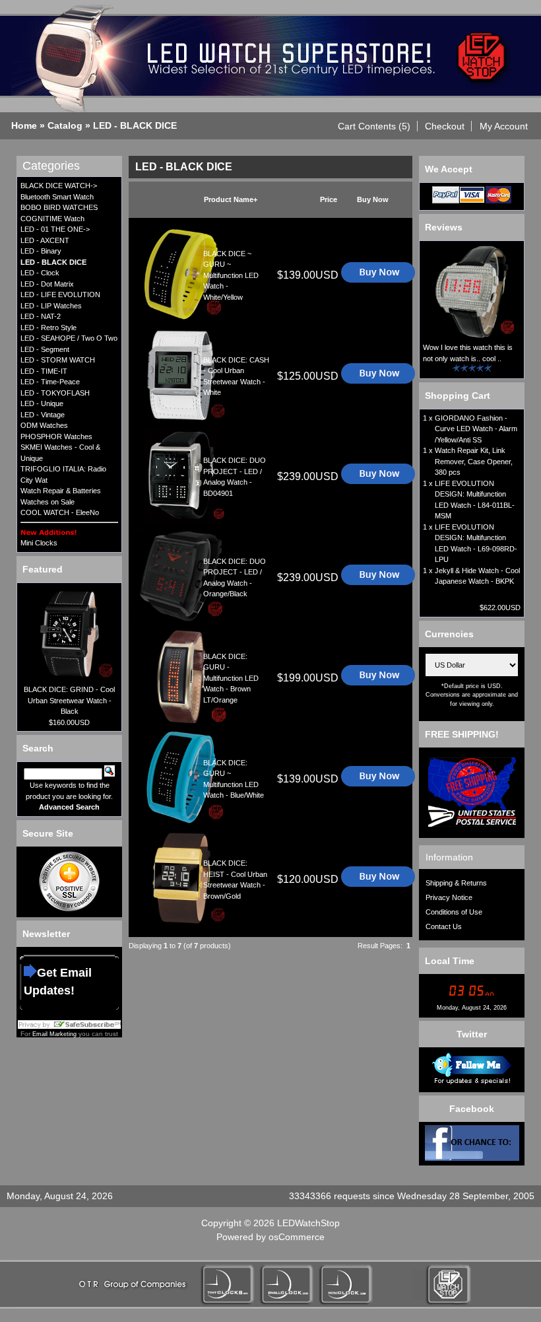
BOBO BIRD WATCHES (59, 207)
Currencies (449, 634)
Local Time (449, 961)
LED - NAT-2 (40, 316)
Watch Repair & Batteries (60, 491)
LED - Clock (39, 273)
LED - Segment (44, 349)
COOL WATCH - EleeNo (59, 512)
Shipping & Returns (456, 883)
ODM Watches (44, 425)
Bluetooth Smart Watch (57, 197)
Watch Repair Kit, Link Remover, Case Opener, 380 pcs (474, 461)
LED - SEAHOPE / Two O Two (68, 338)
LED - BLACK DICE (135, 125)
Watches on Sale (47, 502)
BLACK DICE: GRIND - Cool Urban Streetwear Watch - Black (69, 700)
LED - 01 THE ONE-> (55, 229)
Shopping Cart (457, 395)
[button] (374, 126)
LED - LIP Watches (51, 306)
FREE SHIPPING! (462, 734)
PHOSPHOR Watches (56, 436)
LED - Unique (41, 403)
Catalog (65, 125)
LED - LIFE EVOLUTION (60, 294)
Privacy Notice (449, 897)
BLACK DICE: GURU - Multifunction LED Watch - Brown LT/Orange (231, 678)
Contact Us (444, 926)
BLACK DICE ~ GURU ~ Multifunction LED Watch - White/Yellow (231, 275)
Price (328, 199)
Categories (51, 165)
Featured (42, 569)
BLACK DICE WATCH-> (58, 186)
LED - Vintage (42, 415)
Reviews (443, 227)
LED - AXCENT (44, 240)
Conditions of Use (454, 912)
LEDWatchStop (308, 1223)
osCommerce (297, 1237)
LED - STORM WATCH (57, 360)
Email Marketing (54, 1034)
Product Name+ (230, 199)
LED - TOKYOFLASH (55, 393)
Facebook (471, 1108)
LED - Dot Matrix (47, 284)
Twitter (472, 1034)
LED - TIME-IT (43, 371)
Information (449, 857)
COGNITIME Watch (52, 219)
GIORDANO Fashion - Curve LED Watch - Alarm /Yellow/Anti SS (476, 429)
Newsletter (46, 933)
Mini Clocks (38, 543)
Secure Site (47, 833)
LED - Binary (40, 251)
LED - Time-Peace (50, 382)
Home (24, 125)
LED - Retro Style (48, 327)
